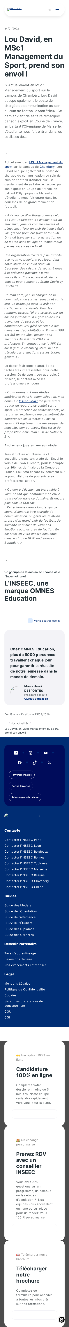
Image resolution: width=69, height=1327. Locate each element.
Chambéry (47, 166)
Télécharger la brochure (25, 797)
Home (5, 723)
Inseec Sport (28, 401)
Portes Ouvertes (21, 786)
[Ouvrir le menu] (57, 9)
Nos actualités (20, 723)
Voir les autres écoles (47, 620)
